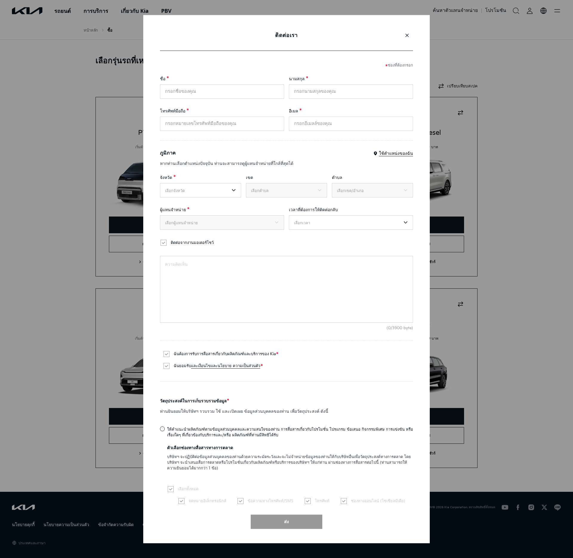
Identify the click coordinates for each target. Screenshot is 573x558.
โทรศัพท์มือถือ (172, 110)
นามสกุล (297, 78)
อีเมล (293, 110)
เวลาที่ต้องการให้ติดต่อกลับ (313, 209)
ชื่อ (162, 78)
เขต (249, 177)
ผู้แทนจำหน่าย (173, 209)
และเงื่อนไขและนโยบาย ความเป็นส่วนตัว (225, 365)
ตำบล (337, 177)
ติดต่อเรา (286, 35)
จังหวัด (166, 177)
